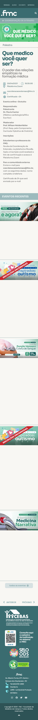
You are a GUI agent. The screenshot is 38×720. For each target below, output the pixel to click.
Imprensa (31, 5)
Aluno (14, 5)
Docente (22, 5)
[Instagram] (12, 697)
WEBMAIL (7, 5)
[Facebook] (16, 697)
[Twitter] (21, 697)
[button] (35, 13)
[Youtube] (26, 697)
